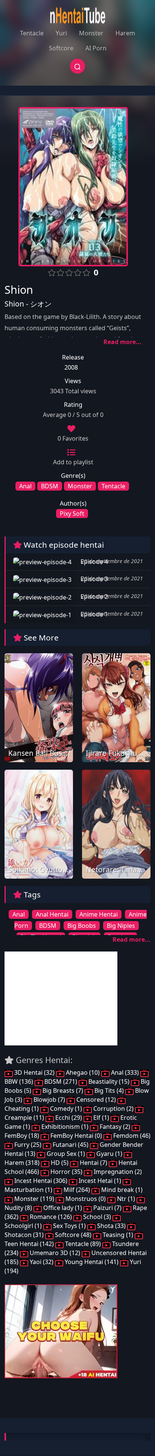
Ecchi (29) (69, 1117)
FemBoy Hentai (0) (76, 1135)
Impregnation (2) (117, 1172)
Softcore (61, 48)
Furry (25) (28, 1144)
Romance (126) (50, 1217)
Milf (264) (76, 1190)
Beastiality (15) (109, 1081)
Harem (125, 33)
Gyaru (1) (109, 1153)
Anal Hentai (52, 914)
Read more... (122, 342)
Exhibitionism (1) (65, 1126)
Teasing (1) (118, 1235)
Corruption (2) (113, 1108)
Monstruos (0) (85, 1199)
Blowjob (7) (49, 1099)
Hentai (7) (93, 1162)
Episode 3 (93, 579)
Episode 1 (93, 614)
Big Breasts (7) (63, 1090)
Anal (25, 486)
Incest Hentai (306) (41, 1181)
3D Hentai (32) (34, 1072)
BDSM (49, 486)
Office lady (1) (63, 1208)
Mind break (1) (121, 1190)
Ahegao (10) (82, 1072)
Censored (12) (96, 1099)
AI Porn (95, 48)
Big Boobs (81, 925)
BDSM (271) (61, 1081)
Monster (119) (34, 1199)
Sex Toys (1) (69, 1226)
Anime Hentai (98, 914)
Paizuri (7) (107, 1208)
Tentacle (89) (83, 1244)
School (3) (97, 1217)
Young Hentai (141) (91, 1262)
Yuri (61, 33)
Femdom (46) (131, 1135)
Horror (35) (66, 1172)
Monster (91, 33)
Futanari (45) (70, 1144)
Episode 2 (93, 596)
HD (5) (59, 1162)
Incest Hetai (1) (100, 1181)
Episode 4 (93, 561)
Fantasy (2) (115, 1126)
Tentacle (32, 33)
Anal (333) (124, 1072)
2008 (71, 367)
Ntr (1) (126, 1199)
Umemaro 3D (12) (55, 1253)
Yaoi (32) (41, 1262)
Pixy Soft (72, 513)
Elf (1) (101, 1117)
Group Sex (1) (66, 1153)
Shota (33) (111, 1226)
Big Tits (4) (109, 1090)
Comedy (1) (66, 1108)
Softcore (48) (73, 1235)
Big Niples (121, 925)
